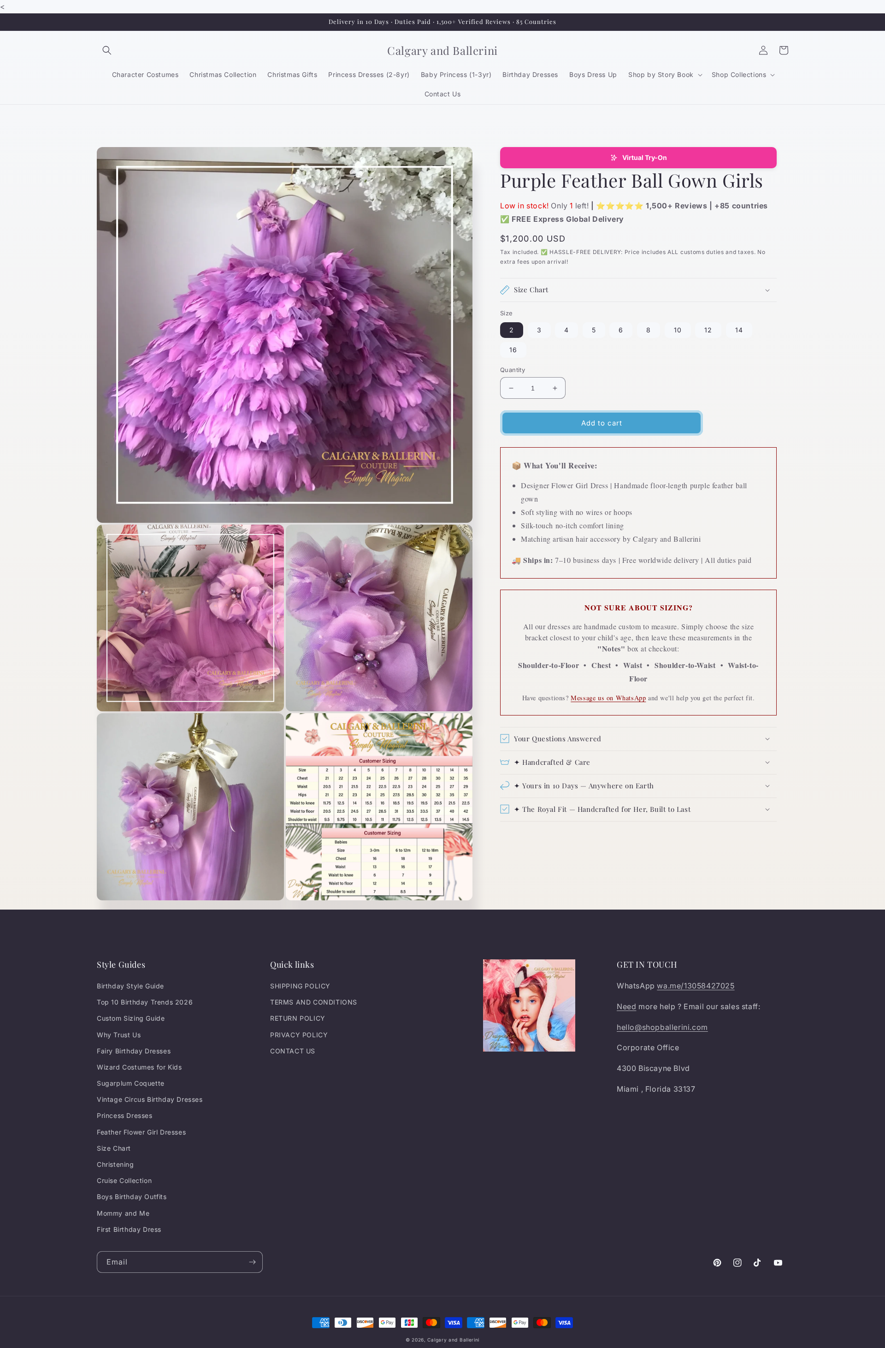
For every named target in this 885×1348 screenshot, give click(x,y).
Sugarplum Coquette (131, 1083)
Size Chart (114, 1148)
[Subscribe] (252, 1262)
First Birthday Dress (129, 1229)
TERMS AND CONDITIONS (313, 1002)
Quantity (512, 369)
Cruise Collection (124, 1180)
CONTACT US (292, 1051)
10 (678, 330)
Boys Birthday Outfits (132, 1196)
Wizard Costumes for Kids (139, 1067)
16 (513, 350)
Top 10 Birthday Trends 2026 (145, 1002)
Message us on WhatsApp (608, 697)
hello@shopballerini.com (662, 1027)
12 (708, 330)
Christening (115, 1164)
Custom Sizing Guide (131, 1018)
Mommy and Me (123, 1213)
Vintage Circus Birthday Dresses (150, 1099)
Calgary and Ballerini (453, 1339)
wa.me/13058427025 (695, 985)
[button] (107, 50)
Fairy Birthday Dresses (134, 1051)
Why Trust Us (119, 1035)
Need (626, 1006)
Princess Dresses (125, 1115)
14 (739, 330)
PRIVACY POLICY (299, 1035)
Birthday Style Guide (130, 986)
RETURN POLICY (297, 1018)
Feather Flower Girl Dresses (141, 1132)
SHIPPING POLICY (300, 986)
